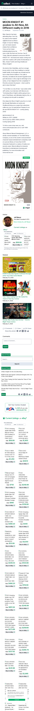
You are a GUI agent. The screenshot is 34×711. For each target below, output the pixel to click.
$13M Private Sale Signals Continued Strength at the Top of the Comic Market (17, 274)
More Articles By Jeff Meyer (22, 222)
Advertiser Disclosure (26, 12)
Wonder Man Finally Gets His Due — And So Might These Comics (16, 321)
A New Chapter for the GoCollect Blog (11, 371)
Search (17, 364)
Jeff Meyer (7, 30)
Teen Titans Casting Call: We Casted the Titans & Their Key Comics (15, 298)
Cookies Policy (19, 695)
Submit (5, 346)
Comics (5, 19)
